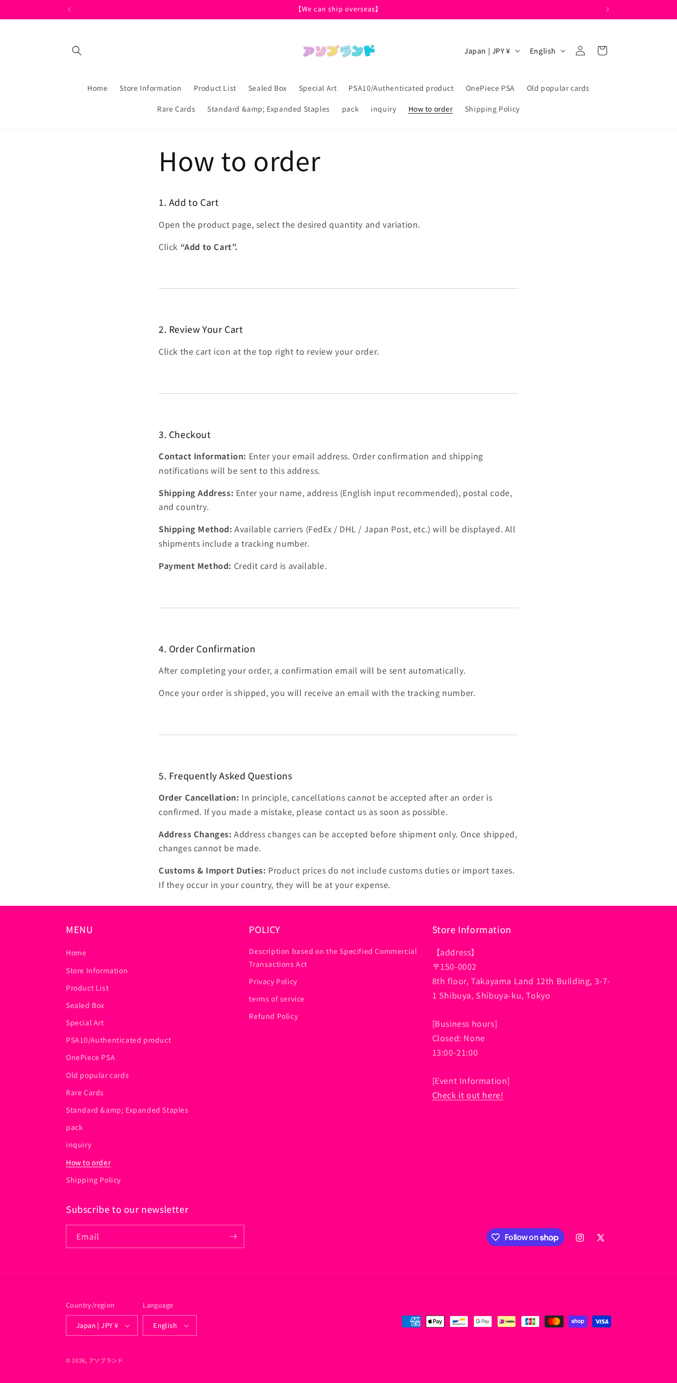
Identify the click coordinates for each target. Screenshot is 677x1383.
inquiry (78, 1144)
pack (74, 1127)
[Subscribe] (233, 1236)
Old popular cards (97, 1074)
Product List (87, 988)
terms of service (277, 999)
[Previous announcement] (69, 9)
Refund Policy (273, 1016)
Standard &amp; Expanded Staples (127, 1110)
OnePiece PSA (90, 1057)
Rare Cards (85, 1092)
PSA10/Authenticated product (118, 1040)
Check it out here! (468, 1095)
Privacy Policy (273, 981)
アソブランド (106, 1360)
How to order (88, 1162)
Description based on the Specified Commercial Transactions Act (333, 957)
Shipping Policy (93, 1180)
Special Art (85, 1022)
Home (76, 952)
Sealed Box (85, 1005)
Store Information (97, 970)
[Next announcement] (608, 9)
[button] (77, 51)
